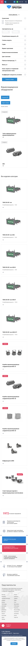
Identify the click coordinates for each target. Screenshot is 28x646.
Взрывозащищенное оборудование (13, 20)
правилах (19, 640)
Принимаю (14, 643)
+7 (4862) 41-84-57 (7, 633)
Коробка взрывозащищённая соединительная (12, 23)
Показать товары (10, 79)
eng (22, 1)
